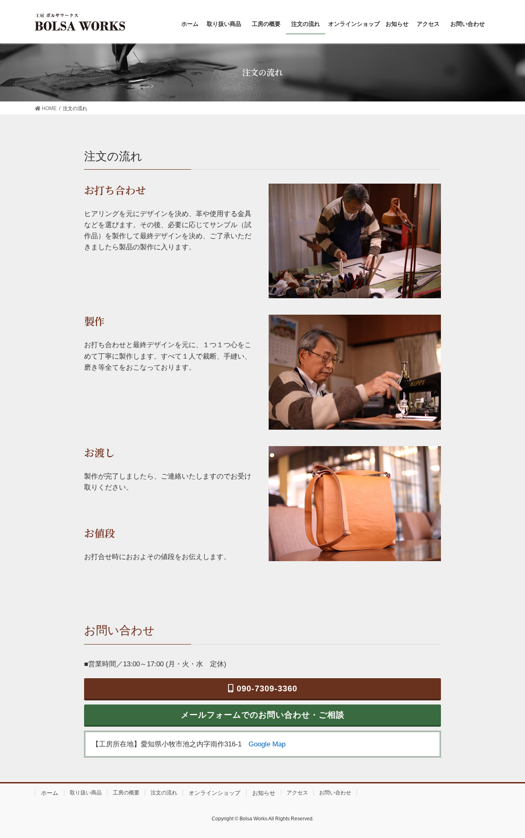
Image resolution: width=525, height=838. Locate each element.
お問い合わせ (335, 793)
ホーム (49, 793)
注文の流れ (164, 793)
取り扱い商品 (86, 793)
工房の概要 (126, 793)
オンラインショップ (214, 793)
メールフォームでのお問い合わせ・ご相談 (263, 714)
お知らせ (263, 793)
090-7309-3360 (265, 688)
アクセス (297, 793)
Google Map (267, 744)
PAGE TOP (504, 806)
